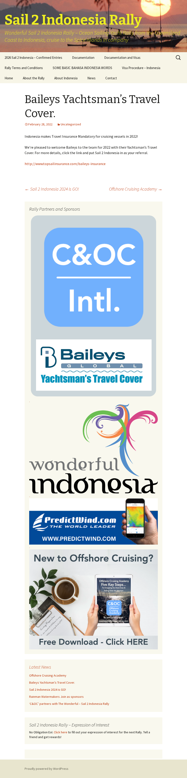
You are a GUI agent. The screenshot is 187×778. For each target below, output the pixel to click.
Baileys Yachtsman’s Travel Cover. (52, 682)
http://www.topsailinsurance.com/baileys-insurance (65, 163)
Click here (60, 732)
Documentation (83, 57)
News (91, 78)
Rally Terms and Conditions (24, 68)
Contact (111, 78)
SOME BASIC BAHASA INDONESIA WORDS (82, 68)
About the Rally (33, 78)
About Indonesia (66, 78)
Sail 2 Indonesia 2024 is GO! (52, 189)
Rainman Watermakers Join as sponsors (56, 697)
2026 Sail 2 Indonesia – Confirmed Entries (33, 57)
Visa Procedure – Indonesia (141, 68)
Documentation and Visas (122, 57)
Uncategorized (71, 124)
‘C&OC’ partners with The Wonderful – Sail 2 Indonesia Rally (69, 704)
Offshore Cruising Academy (135, 189)
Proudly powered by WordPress (46, 769)
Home (9, 78)
